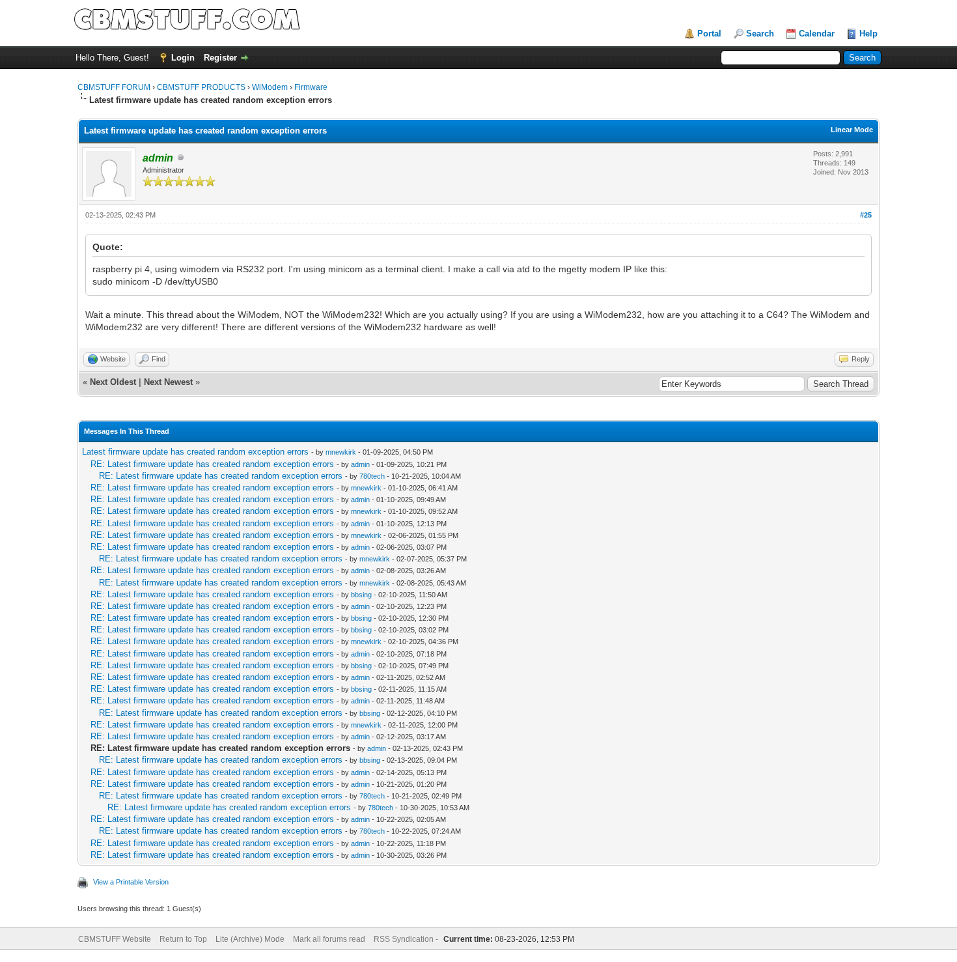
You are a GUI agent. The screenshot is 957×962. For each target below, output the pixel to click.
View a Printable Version (131, 882)
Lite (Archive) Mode (249, 939)
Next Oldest (113, 382)
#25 (866, 215)
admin (360, 464)
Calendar (817, 33)
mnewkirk (341, 452)
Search (760, 33)
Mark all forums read (329, 939)
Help (868, 33)
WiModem (270, 87)
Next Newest (168, 382)
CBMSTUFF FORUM (113, 87)
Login (183, 58)
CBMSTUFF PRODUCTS (201, 87)
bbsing (361, 595)
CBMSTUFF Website (114, 939)
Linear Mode (852, 130)
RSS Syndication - (407, 939)
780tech (372, 476)
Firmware (310, 87)
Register (220, 58)
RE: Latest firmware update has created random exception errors (212, 464)
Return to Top (183, 939)
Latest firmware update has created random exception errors (195, 452)
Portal (709, 33)
